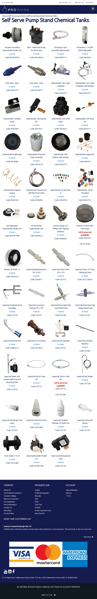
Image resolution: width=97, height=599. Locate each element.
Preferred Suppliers (42, 493)
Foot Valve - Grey (36, 83)
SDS (36, 499)
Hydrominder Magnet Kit (84, 154)
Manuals (38, 496)
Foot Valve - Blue (12, 83)
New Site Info (40, 513)
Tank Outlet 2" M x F (12, 456)
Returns (69, 493)
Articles (37, 507)
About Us (7, 490)
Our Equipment (9, 502)
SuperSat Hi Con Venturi (36, 341)
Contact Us (66, 2)
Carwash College (10, 496)
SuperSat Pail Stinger (85, 376)
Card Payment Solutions (12, 493)
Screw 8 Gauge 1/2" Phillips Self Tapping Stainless (61, 229)
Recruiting (7, 510)
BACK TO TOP (47, 595)
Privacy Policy (9, 513)
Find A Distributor (10, 504)
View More (87, 537)
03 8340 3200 (8, 2)
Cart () (79, 2)
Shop (5, 16)
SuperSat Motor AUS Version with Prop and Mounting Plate (12, 379)
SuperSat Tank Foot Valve (36, 420)
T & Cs (68, 496)
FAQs (37, 502)
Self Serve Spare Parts (16, 16)
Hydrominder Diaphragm (12, 154)
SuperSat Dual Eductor (12, 341)
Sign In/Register (72, 490)
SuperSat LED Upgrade (61, 341)
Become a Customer (11, 499)
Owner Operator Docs (43, 510)
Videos (37, 490)
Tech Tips (38, 504)
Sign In (90, 2)
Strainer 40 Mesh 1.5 (12, 269)
